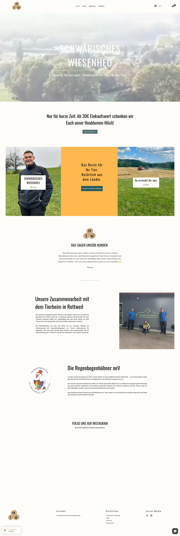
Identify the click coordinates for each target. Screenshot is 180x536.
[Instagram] (151, 515)
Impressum (110, 523)
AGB (107, 518)
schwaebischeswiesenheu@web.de (68, 515)
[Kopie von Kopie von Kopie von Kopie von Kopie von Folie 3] (97, 280)
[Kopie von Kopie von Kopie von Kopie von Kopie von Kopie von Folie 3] (99, 280)
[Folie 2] (82, 280)
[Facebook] (147, 515)
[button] (174, 5)
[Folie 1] (80, 280)
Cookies (109, 520)
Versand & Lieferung (113, 515)
